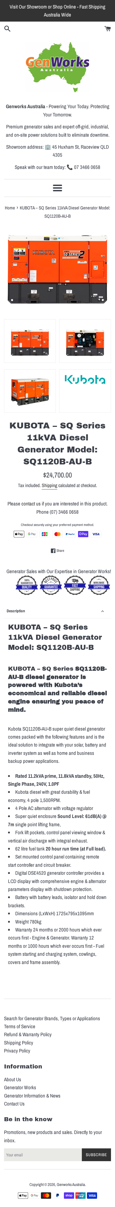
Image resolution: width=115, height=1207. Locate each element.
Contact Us (14, 1103)
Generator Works (20, 1087)
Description (16, 611)
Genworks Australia (71, 1184)
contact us (31, 503)
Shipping (49, 485)
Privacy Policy (17, 1050)
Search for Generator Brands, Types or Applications (52, 1018)
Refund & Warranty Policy (28, 1034)
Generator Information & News (32, 1095)
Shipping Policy (18, 1042)
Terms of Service (19, 1026)
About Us (12, 1079)
